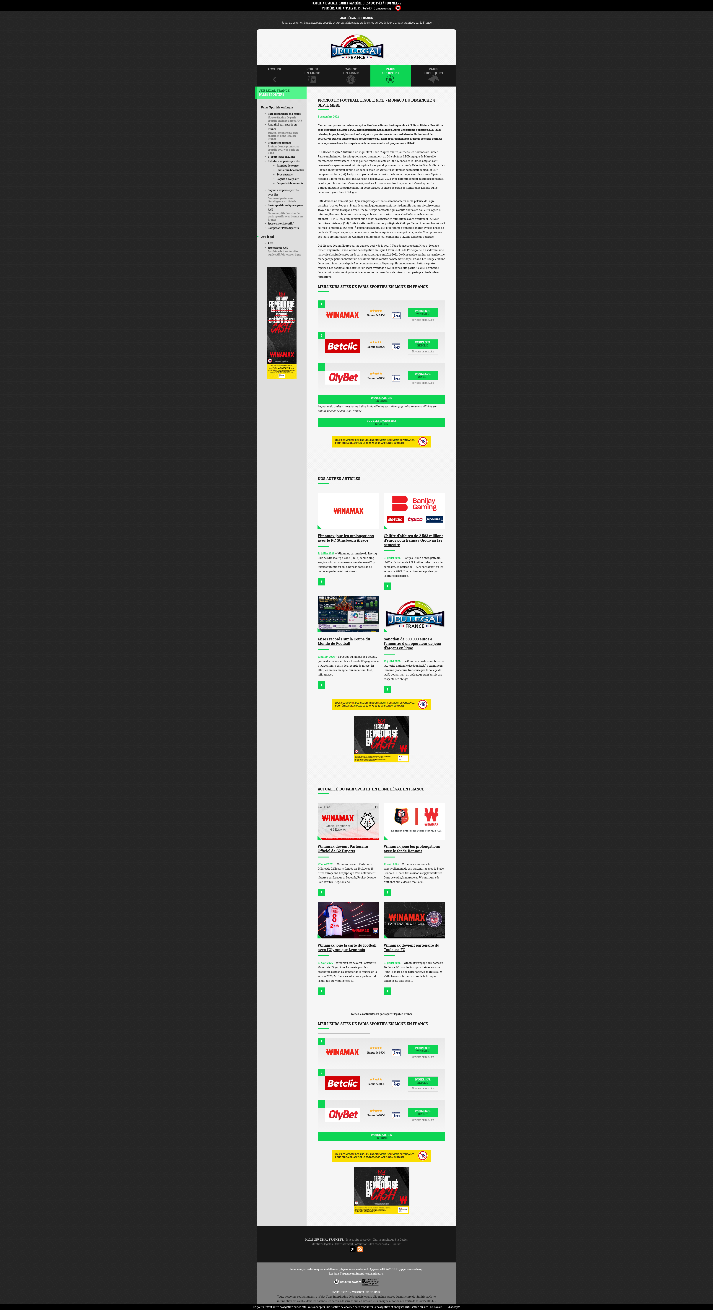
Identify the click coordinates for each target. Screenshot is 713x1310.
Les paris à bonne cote (290, 183)
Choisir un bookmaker (290, 170)
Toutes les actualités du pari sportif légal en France (381, 1014)
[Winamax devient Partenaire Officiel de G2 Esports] (348, 821)
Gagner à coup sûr (288, 179)
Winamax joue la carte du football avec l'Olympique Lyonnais (347, 947)
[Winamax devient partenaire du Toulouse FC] (414, 920)
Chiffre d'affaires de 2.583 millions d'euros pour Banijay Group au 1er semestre (413, 540)
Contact (396, 1244)
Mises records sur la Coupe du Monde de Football (344, 641)
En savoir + (437, 1307)
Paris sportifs (381, 399)
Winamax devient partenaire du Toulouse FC (411, 947)
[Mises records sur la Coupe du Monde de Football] (348, 614)
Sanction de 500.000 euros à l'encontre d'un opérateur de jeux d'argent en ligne (412, 643)
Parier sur (423, 312)
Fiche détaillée (424, 319)
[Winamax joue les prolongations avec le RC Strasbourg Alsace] (348, 511)
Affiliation (361, 1244)
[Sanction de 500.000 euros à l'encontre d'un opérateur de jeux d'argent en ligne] (414, 614)
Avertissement (344, 1244)
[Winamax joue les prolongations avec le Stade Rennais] (414, 821)
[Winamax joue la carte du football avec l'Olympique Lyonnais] (348, 920)
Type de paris (285, 174)
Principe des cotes (288, 165)
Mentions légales (322, 1244)
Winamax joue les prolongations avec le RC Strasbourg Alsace (346, 538)
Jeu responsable (379, 1244)
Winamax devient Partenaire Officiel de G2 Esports (343, 848)
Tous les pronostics (381, 422)
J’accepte (454, 1307)
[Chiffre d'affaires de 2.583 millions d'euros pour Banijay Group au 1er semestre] (414, 511)
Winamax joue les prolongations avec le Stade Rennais (412, 848)
